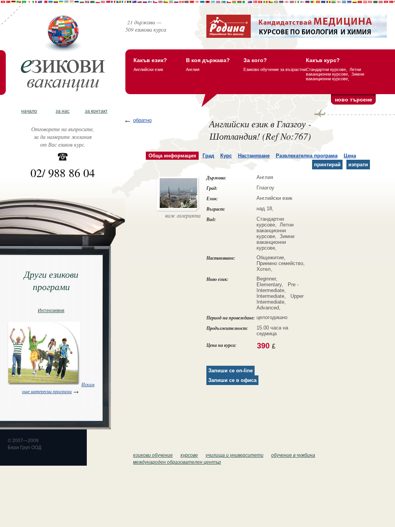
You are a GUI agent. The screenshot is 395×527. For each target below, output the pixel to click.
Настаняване (254, 156)
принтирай (327, 164)
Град (208, 156)
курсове (189, 455)
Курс (226, 156)
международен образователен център (177, 462)
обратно (142, 120)
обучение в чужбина (293, 455)
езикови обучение (153, 455)
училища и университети (234, 455)
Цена (350, 156)
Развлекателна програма (307, 156)
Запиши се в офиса (232, 380)
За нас (62, 111)
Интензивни (51, 310)
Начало (29, 111)
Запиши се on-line (230, 370)
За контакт (96, 111)
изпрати (358, 164)
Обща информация (172, 156)
